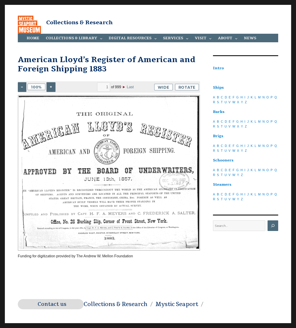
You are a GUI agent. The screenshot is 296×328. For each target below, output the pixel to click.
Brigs (218, 136)
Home (33, 38)
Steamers (222, 184)
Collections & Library (71, 38)
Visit (200, 38)
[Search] (273, 225)
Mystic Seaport (176, 304)
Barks (219, 111)
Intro (218, 68)
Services (173, 38)
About (225, 38)
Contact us (52, 304)
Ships (218, 87)
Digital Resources (130, 38)
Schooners (223, 160)
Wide (163, 87)
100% (36, 87)
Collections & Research (79, 22)
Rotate (187, 87)
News (250, 38)
